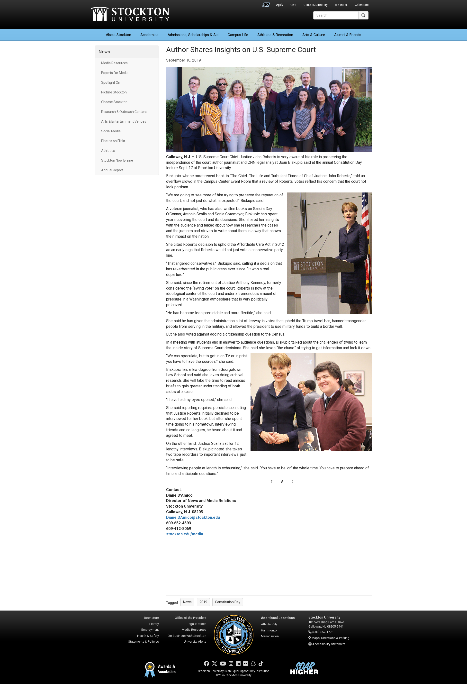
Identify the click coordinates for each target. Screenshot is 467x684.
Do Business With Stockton (187, 636)
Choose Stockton (114, 102)
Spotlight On (110, 82)
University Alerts (195, 641)
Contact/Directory (316, 5)
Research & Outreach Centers (124, 112)
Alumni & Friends (347, 35)
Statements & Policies (143, 641)
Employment (150, 629)
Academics (149, 35)
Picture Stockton (114, 92)
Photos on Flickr (113, 141)
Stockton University (130, 14)
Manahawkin (270, 636)
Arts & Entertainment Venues (123, 121)
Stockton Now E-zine (117, 160)
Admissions (193, 35)
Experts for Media (114, 73)
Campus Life (238, 35)
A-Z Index (341, 5)
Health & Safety (148, 636)
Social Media (111, 131)
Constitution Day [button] (227, 602)
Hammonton (269, 630)
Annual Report (112, 170)
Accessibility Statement (328, 644)
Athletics (275, 35)
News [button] (187, 602)
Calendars (361, 5)
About (118, 35)
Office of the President (190, 618)
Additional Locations (278, 618)
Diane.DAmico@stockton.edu (193, 517)
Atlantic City (269, 624)
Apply (279, 5)
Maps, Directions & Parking (331, 638)
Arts (313, 35)
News (104, 51)
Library (154, 624)
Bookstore (151, 618)
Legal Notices (196, 624)
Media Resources (114, 63)
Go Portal (266, 3)
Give (293, 5)
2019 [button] (203, 602)
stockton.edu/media (184, 534)
